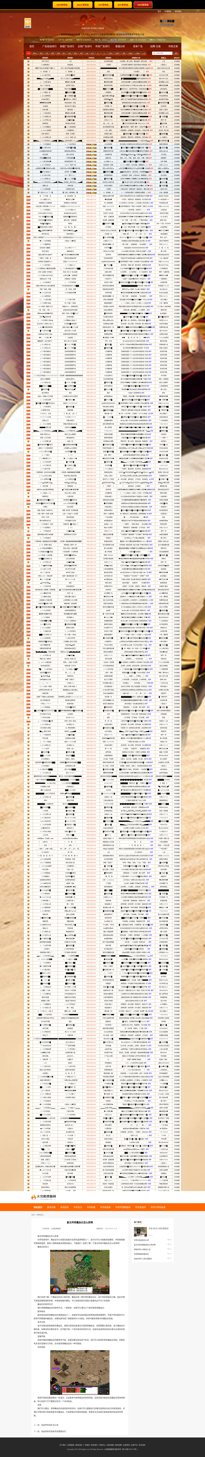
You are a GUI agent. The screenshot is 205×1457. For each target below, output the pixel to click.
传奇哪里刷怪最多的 (141, 1254)
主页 (33, 1215)
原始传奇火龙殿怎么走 (142, 1249)
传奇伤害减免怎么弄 (141, 1240)
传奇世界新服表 (158, 1207)
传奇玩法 (78, 1207)
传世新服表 (140, 1207)
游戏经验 (64, 1207)
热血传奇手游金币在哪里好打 (53, 1431)
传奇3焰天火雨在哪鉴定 (159, 1228)
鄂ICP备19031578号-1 (130, 1449)
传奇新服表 (105, 1207)
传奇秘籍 (91, 1207)
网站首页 (38, 1207)
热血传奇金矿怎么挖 (49, 1425)
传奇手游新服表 (123, 1207)
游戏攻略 (51, 1207)
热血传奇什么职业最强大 (143, 1259)
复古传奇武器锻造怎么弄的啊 (145, 1245)
